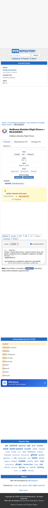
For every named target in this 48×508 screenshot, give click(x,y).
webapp (31, 471)
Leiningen (6, 239)
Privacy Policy (32, 505)
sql (27, 467)
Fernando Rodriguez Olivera (33, 501)
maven (14, 461)
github (34, 455)
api (29, 445)
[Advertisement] (24, 24)
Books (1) (6, 146)
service (14, 467)
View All (33, 171)
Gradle (13, 236)
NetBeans (18, 177)
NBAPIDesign (28, 177)
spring (22, 467)
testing (40, 467)
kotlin (35, 458)
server (7, 467)
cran (19, 452)
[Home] (24, 52)
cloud (7, 452)
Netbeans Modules (10, 70)
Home (4, 123)
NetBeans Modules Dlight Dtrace (26, 129)
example (7, 455)
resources (28, 464)
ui (20, 470)
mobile (22, 461)
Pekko (30, 485)
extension (16, 455)
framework (25, 455)
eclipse (40, 452)
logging (7, 461)
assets (40, 445)
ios (15, 458)
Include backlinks (38, 244)
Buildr (15, 239)
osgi (42, 461)
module (17, 154)
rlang (36, 464)
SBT (20, 236)
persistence (10, 464)
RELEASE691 (16, 132)
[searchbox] (19, 55)
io (12, 458)
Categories (16, 59)
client (35, 449)
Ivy (31, 236)
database (31, 452)
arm (34, 445)
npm (36, 461)
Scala (15, 485)
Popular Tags (24, 441)
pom (14, 171)
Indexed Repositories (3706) (24, 339)
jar (24, 171)
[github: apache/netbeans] (4, 83)
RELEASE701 (24, 196)
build (6, 449)
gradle (41, 455)
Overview (6, 142)
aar (7, 445)
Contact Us (21, 505)
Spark (25, 485)
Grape (37, 236)
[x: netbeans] (6, 83)
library (42, 458)
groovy (6, 458)
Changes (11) (36, 142)
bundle (28, 449)
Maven (5, 236)
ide (23, 154)
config (14, 452)
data (24, 452)
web (24, 470)
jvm (29, 458)
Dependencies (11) (20, 142)
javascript (22, 458)
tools (16, 471)
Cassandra (41, 485)
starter (33, 467)
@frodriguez (33, 480)
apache (22, 445)
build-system (17, 449)
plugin (18, 464)
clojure (42, 449)
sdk (41, 464)
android (14, 445)
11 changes (16, 199)
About (33, 59)
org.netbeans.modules (16, 123)
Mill (26, 236)
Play (20, 485)
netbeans (30, 154)
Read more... (24, 490)
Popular (26, 59)
